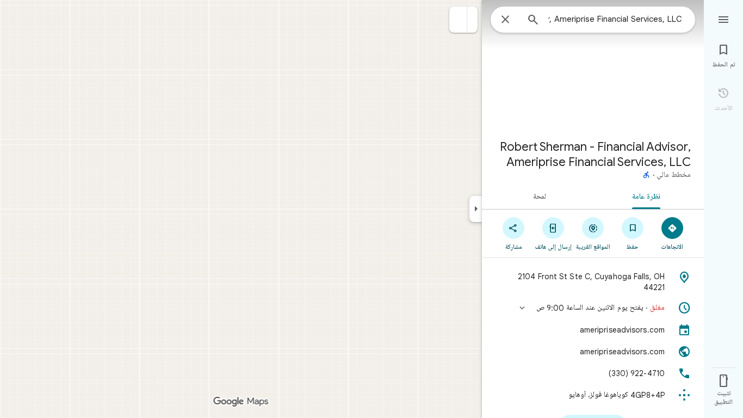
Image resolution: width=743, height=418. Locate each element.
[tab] (648, 196)
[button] (458, 20)
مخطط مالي (674, 175)
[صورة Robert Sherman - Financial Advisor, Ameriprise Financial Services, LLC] (593, 65)
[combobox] (615, 19)
